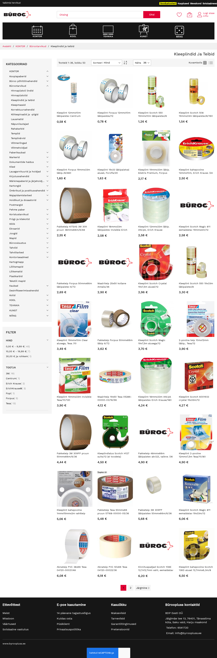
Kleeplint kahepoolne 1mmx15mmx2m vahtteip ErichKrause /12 (71, 513)
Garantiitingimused (123, 624)
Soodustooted (168, 3)
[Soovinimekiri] (179, 14)
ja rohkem (18, 356)
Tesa (11, 403)
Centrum (13, 378)
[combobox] (100, 14)
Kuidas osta (64, 618)
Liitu (205, 15)
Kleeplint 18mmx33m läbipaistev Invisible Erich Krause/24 (112, 230)
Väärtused (9, 624)
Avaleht (7, 46)
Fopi (10, 393)
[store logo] (17, 14)
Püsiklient (63, 624)
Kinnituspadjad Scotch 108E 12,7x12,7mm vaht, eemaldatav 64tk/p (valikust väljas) (155, 570)
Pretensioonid (120, 629)
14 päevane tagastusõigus (74, 613)
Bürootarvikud (38, 46)
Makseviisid (118, 613)
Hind (9, 340)
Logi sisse (208, 13)
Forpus (12, 398)
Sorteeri (98, 62)
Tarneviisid (118, 618)
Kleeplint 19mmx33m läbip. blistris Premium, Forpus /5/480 (154, 173)
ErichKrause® (16, 388)
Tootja (11, 367)
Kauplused (183, 3)
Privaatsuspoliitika (69, 629)
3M (10, 373)
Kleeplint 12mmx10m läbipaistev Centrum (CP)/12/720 (69, 116)
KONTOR (21, 46)
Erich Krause (15, 383)
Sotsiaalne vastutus (15, 629)
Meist (6, 613)
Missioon (8, 618)
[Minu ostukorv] (189, 14)
